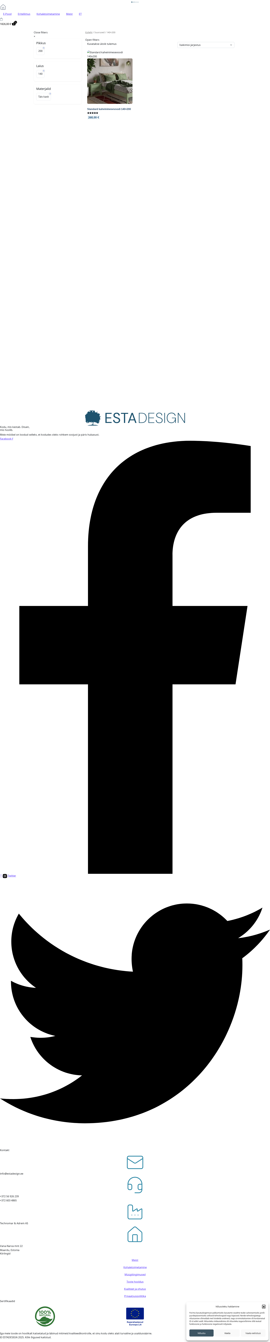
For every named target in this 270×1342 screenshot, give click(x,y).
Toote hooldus (135, 1281)
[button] (263, 1306)
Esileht (88, 32)
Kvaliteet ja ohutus (135, 1289)
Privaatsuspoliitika (135, 1296)
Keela (227, 1333)
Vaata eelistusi (253, 1333)
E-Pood (7, 14)
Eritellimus (24, 14)
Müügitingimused (135, 1274)
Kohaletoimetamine (48, 14)
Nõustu (201, 1333)
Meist (69, 14)
